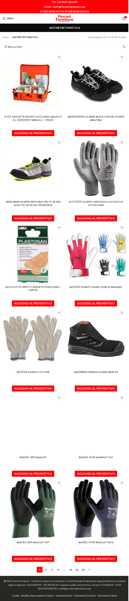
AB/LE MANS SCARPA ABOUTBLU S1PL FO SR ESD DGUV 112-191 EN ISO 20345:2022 (33, 203)
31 (70, 569)
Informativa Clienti (107, 595)
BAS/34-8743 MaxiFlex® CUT (96, 457)
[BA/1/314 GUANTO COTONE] (33, 338)
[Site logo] (64, 18)
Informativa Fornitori (85, 595)
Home (6, 37)
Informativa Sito (64, 595)
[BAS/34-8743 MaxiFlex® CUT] (95, 423)
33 (83, 569)
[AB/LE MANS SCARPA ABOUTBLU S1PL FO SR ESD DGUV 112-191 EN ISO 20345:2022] (33, 168)
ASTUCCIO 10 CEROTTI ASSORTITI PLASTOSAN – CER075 (33, 288)
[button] (33, 133)
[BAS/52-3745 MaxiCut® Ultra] (95, 508)
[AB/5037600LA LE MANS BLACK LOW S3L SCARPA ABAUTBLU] (95, 83)
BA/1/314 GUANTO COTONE (33, 372)
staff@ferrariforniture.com (69, 6)
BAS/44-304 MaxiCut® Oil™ (33, 542)
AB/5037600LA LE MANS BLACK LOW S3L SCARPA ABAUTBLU (96, 118)
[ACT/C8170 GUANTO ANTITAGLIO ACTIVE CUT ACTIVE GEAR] (95, 168)
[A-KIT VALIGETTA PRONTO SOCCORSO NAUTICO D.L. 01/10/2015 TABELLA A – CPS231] (33, 83)
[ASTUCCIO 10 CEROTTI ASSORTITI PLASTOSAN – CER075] (33, 253)
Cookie (15, 595)
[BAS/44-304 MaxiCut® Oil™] (33, 508)
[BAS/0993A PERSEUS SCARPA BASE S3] (95, 338)
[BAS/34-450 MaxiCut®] (33, 423)
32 (77, 569)
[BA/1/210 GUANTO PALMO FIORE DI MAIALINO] (95, 253)
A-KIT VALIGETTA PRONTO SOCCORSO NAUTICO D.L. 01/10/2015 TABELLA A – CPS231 (33, 118)
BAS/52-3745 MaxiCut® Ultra (96, 542)
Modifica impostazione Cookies (37, 595)
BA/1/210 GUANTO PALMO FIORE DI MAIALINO (96, 287)
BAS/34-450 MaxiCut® (33, 457)
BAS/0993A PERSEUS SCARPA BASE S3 (96, 372)
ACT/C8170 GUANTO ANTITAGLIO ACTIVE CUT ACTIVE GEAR (96, 203)
